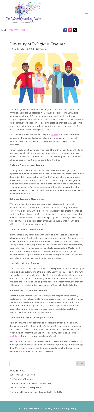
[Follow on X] (75, 30)
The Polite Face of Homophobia (25, 388)
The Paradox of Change (21, 379)
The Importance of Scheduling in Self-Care (30, 383)
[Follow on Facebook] (65, 30)
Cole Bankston (18, 49)
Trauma (42, 49)
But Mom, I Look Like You (22, 375)
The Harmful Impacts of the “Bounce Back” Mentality (35, 392)
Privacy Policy (69, 408)
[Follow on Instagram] (70, 30)
